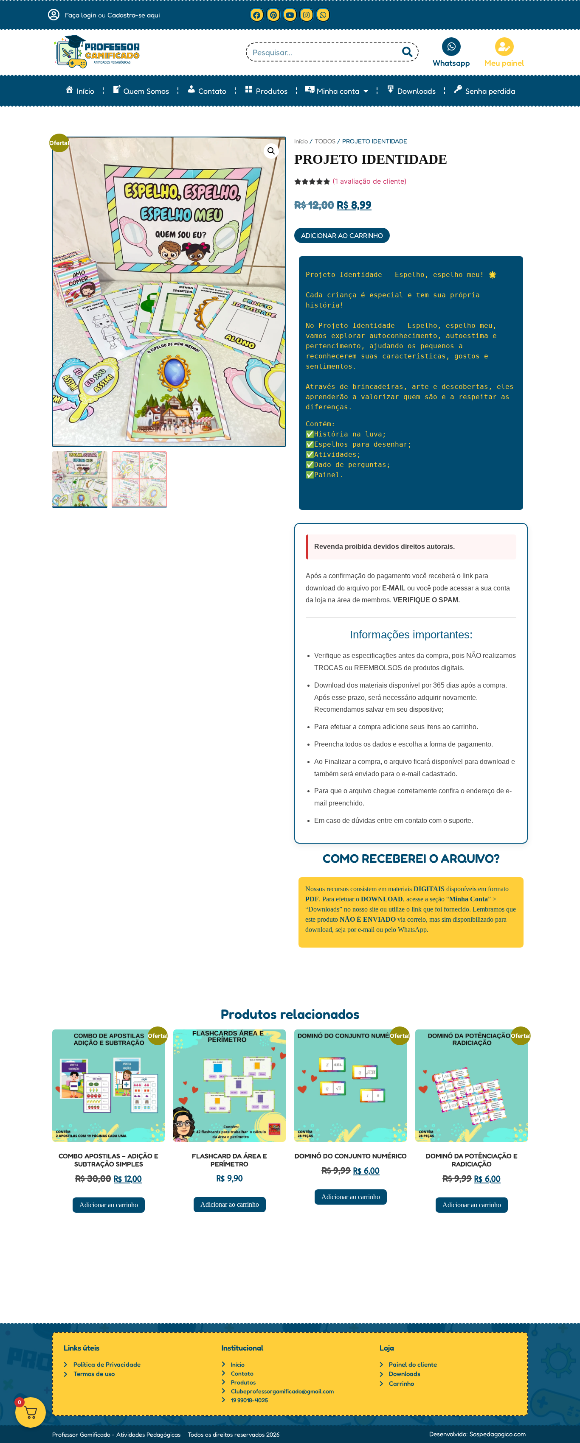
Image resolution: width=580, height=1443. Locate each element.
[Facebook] (257, 15)
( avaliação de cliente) (369, 181)
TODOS (325, 141)
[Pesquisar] (407, 52)
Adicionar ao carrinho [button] (108, 1204)
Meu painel (504, 62)
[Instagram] (306, 15)
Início (301, 141)
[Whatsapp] (323, 15)
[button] (271, 151)
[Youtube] (290, 15)
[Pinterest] (273, 15)
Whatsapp (451, 62)
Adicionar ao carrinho (342, 235)
